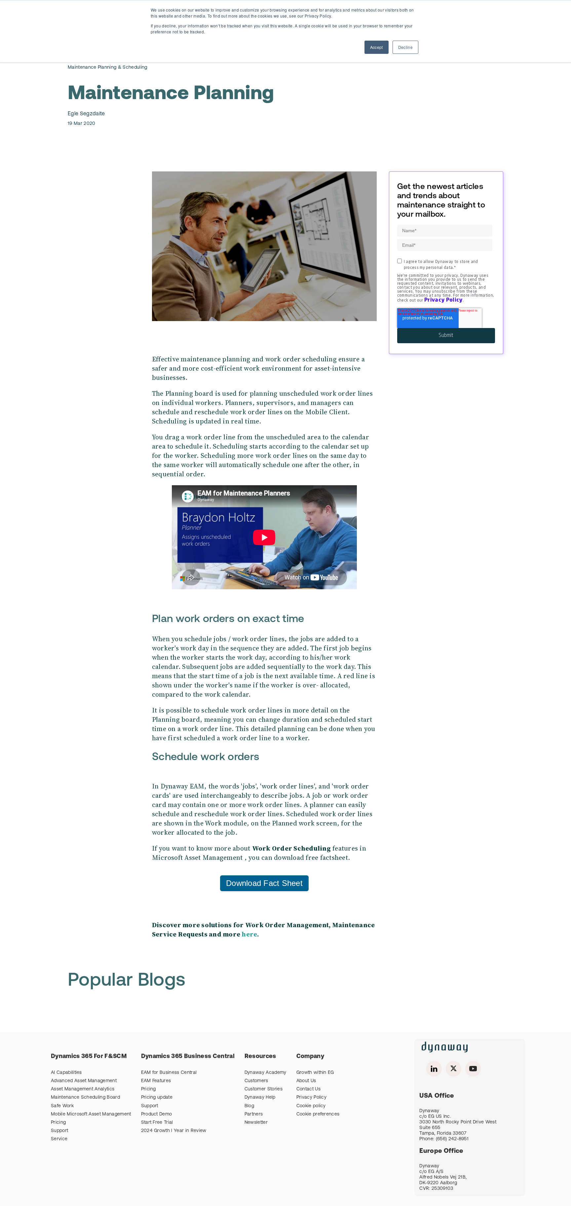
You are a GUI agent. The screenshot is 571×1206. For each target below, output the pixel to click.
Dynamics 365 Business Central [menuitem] (188, 1057)
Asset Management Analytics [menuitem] (82, 1089)
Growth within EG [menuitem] (315, 1072)
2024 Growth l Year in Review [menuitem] (174, 1130)
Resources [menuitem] (260, 1057)
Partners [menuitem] (254, 1114)
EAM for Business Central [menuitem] (169, 1072)
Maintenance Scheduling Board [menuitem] (85, 1097)
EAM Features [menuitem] (156, 1080)
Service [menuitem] (59, 1139)
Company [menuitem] (310, 1057)
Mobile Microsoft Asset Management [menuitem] (91, 1114)
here (249, 934)
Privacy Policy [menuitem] (311, 1097)
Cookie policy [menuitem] (311, 1106)
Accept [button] (376, 47)
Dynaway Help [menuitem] (260, 1097)
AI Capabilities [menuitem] (66, 1072)
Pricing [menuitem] (58, 1122)
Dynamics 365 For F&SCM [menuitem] (89, 1057)
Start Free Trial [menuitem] (157, 1122)
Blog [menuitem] (249, 1106)
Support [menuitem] (59, 1130)
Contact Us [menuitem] (308, 1089)
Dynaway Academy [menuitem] (265, 1072)
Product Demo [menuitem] (156, 1114)
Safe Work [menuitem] (62, 1106)
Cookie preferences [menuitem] (318, 1114)
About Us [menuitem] (306, 1080)
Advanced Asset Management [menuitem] (84, 1080)
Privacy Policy (443, 300)
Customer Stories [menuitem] (264, 1089)
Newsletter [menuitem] (256, 1122)
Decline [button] (405, 47)
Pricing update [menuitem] (156, 1097)
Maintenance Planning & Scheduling (107, 67)
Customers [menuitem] (256, 1080)
